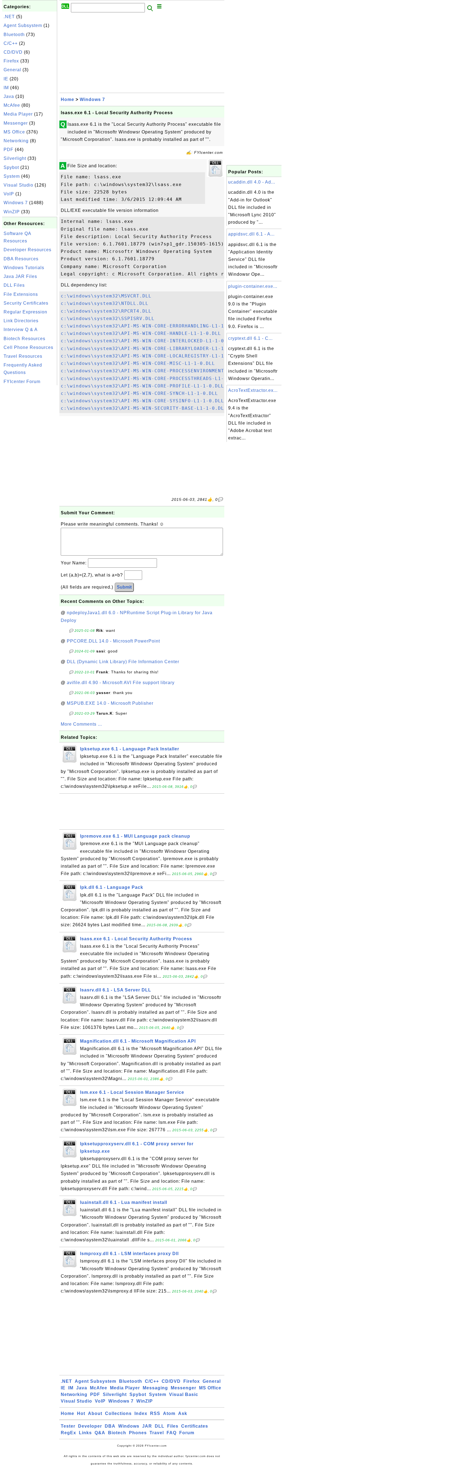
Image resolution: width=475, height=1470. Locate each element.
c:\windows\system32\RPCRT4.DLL (106, 311)
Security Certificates (26, 303)
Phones (138, 1432)
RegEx (68, 1432)
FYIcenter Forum (22, 381)
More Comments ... (81, 724)
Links (85, 1432)
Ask (182, 1413)
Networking (16, 140)
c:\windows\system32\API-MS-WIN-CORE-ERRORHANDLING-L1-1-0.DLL (151, 326)
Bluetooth (14, 34)
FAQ (171, 1432)
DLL (159, 1426)
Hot (81, 1413)
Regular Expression (25, 312)
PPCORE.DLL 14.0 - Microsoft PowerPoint (113, 641)
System (12, 176)
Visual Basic (183, 1394)
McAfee (12, 105)
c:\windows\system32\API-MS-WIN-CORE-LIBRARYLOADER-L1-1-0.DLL (151, 348)
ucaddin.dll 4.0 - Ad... (251, 182)
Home (67, 99)
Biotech (117, 1432)
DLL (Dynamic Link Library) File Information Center (123, 661)
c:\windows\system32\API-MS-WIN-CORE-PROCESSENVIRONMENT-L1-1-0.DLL (159, 370)
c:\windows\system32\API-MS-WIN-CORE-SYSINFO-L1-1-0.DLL (142, 400)
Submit (124, 587)
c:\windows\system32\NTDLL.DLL (104, 303)
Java (9, 96)
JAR (147, 1426)
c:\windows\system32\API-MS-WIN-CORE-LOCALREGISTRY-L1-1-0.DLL (151, 356)
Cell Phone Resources (28, 347)
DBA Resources (21, 258)
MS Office (14, 132)
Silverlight (15, 158)
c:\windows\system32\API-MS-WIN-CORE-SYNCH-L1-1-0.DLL (139, 393)
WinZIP (12, 211)
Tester (68, 1426)
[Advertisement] (29, 469)
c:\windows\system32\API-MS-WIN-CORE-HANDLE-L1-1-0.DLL (141, 333)
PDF (8, 149)
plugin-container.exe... (252, 286)
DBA (110, 1426)
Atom (169, 1413)
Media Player (18, 114)
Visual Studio (18, 185)
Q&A (100, 1432)
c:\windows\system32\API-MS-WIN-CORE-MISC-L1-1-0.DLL (138, 363)
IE (6, 78)
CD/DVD (13, 52)
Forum (186, 1432)
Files (172, 1426)
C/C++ (11, 43)
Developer (90, 1426)
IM (6, 87)
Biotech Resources (24, 338)
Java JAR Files (20, 276)
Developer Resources (27, 249)
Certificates (194, 1426)
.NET (9, 16)
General (12, 69)
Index (140, 1413)
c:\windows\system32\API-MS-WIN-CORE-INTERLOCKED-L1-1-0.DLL (148, 340)
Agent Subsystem (23, 25)
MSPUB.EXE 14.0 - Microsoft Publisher (110, 703)
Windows (128, 1426)
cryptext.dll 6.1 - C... (250, 338)
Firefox (11, 61)
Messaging (155, 1388)
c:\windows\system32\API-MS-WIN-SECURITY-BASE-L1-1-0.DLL (144, 408)
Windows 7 (16, 202)
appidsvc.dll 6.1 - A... (251, 234)
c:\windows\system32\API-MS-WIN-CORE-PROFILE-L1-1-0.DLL (142, 386)
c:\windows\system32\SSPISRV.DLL (107, 318)
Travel (157, 1432)
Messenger (16, 123)
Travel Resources (23, 356)
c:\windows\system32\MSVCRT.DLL (106, 296)
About (95, 1413)
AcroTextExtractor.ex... (253, 390)
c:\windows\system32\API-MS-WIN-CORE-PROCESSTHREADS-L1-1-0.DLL (153, 378)
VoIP (9, 194)
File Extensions (21, 294)
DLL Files (14, 285)
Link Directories (21, 320)
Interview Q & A (21, 329)
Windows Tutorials (24, 267)
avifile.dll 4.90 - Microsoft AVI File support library (121, 682)
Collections (118, 1413)
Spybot (11, 167)
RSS (155, 1413)
